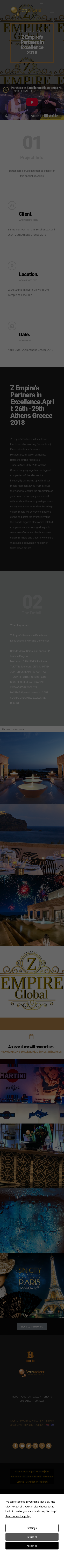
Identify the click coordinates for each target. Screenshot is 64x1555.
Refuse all (32, 1537)
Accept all (32, 1545)
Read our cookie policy (18, 1516)
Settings (32, 1528)
